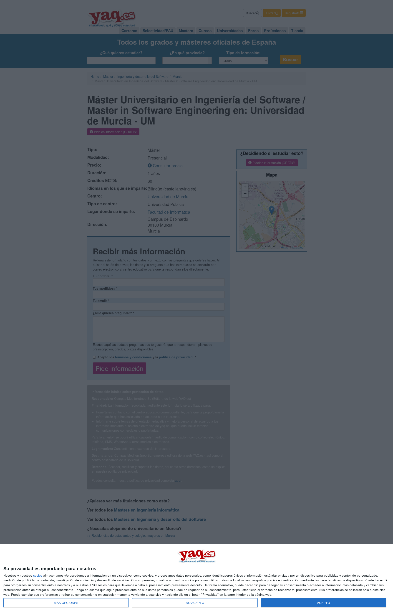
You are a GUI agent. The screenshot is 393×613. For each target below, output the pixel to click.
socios (37, 575)
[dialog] (196, 578)
